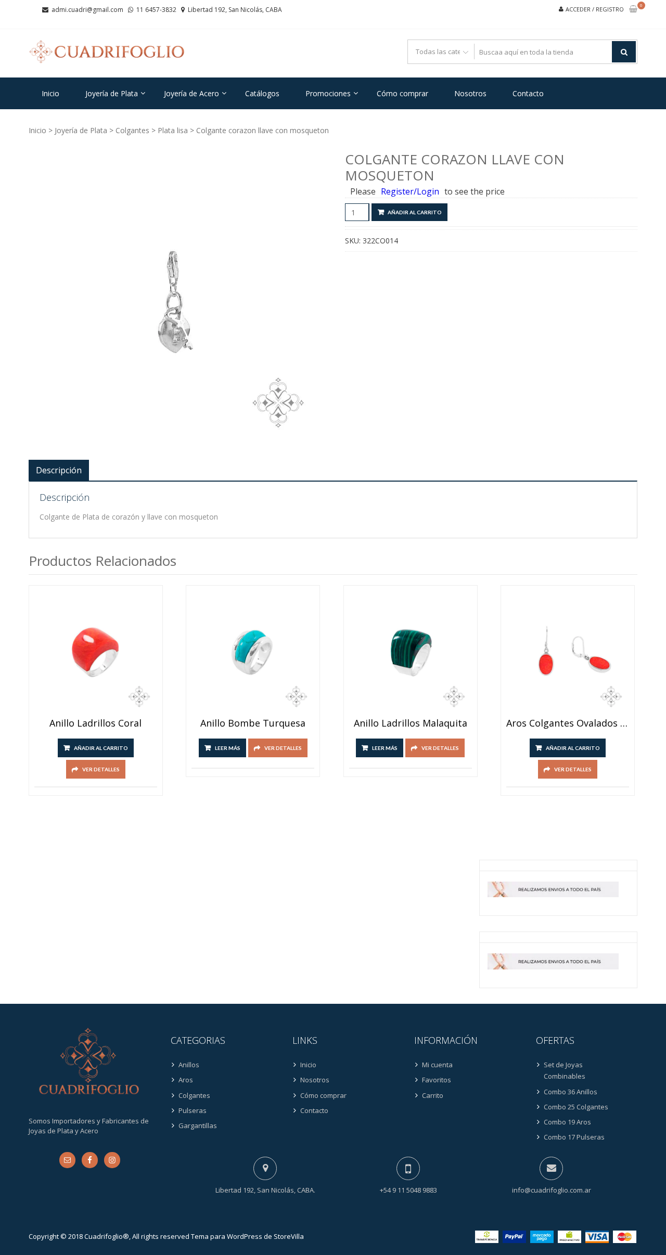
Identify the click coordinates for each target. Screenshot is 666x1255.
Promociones (328, 93)
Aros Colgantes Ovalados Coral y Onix (567, 723)
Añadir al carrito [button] (101, 748)
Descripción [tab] (59, 470)
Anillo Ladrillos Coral (95, 723)
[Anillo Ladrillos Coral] (95, 652)
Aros (185, 1079)
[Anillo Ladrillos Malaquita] (410, 652)
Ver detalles (101, 769)
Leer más (227, 748)
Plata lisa (173, 130)
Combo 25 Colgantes (576, 1106)
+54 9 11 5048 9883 (408, 1190)
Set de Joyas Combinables (564, 1070)
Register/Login (410, 191)
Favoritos (436, 1079)
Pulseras (192, 1110)
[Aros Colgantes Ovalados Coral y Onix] (567, 652)
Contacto (528, 93)
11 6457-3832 (156, 9)
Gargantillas (197, 1125)
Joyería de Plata (111, 93)
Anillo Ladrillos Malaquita (410, 723)
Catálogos (262, 93)
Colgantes (132, 130)
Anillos (188, 1064)
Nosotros (470, 93)
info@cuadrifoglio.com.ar (551, 1190)
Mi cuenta (437, 1064)
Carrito (432, 1095)
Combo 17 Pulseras (574, 1137)
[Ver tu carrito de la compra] (633, 9)
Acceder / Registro (595, 9)
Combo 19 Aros (567, 1122)
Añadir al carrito (415, 212)
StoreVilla (289, 1236)
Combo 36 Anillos (570, 1091)
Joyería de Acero (191, 93)
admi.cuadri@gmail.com (87, 9)
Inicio (50, 93)
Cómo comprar (402, 93)
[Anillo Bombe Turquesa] (252, 652)
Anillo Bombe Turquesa (252, 723)
